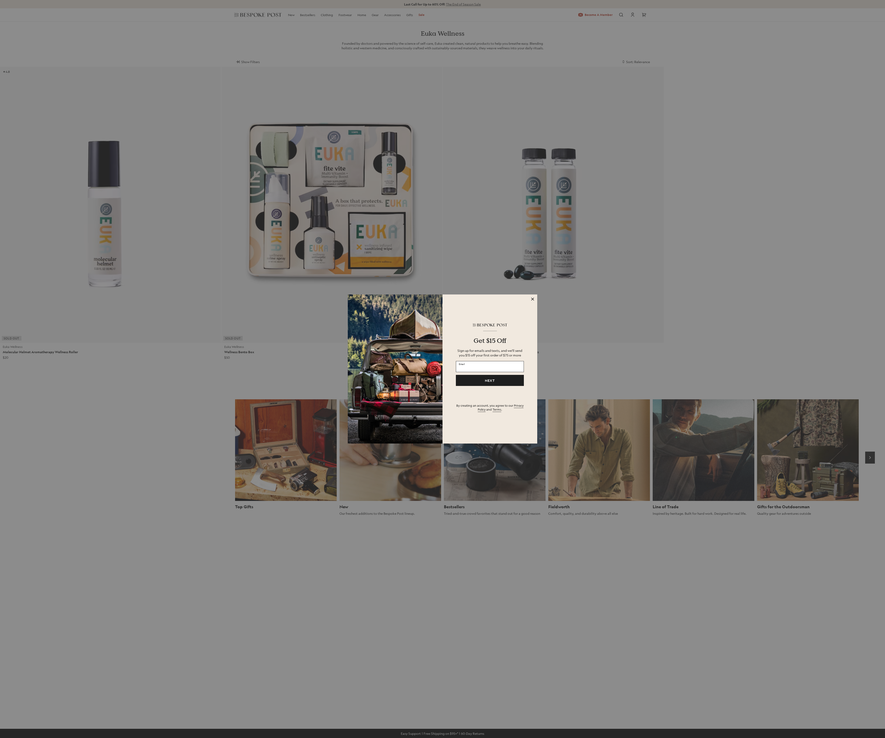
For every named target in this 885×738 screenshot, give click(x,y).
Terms (497, 409)
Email (462, 363)
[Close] (532, 299)
